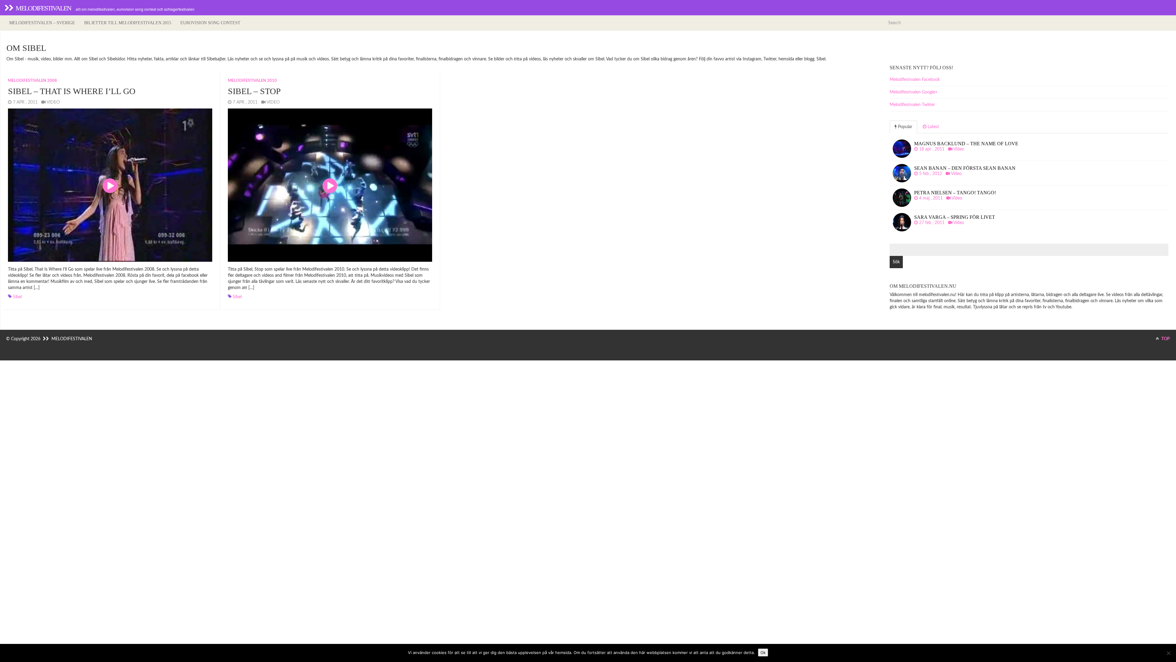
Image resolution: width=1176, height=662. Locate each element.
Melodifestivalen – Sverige (42, 23)
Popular (904, 127)
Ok (763, 652)
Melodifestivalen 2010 (252, 81)
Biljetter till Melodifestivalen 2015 (127, 23)
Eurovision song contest (210, 23)
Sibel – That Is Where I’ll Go (71, 91)
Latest (932, 127)
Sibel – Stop (254, 91)
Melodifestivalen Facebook (915, 80)
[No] (1168, 653)
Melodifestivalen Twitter (912, 105)
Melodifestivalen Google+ (913, 92)
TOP (1165, 339)
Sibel (17, 297)
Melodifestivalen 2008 (32, 81)
